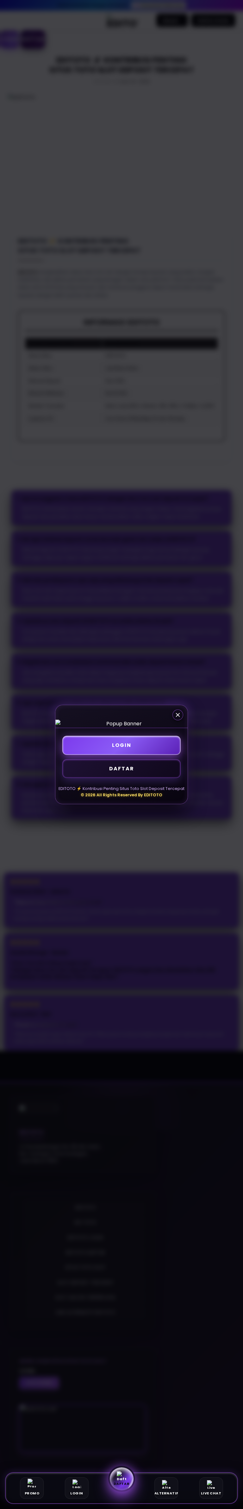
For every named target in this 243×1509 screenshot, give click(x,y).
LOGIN (121, 745)
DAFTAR (121, 768)
